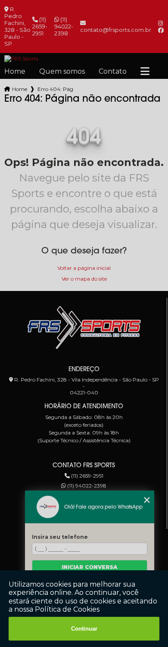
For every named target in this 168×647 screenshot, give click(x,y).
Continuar (84, 628)
